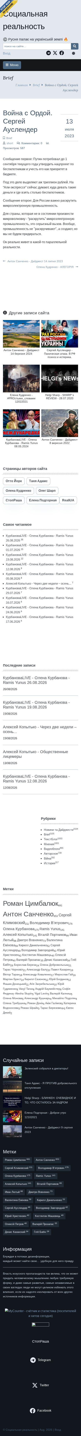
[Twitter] (56, 53)
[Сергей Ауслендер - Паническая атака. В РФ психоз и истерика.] (59, 333)
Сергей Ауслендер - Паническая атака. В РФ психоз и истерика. (59, 354)
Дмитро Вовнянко (30, 940)
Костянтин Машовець (37, 954)
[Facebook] (62, 53)
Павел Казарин (60, 969)
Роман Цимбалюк (30, 903)
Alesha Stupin (23, 993)
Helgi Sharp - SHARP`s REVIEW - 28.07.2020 (59, 396)
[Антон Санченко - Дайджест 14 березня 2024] (21, 333)
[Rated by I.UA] (40, 1325)
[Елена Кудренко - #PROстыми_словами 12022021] (21, 378)
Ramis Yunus (50, 929)
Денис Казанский (55, 959)
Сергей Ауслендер (17, 1207)
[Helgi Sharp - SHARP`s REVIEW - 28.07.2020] (59, 378)
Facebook (44, 1410)
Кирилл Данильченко (33, 945)
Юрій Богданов (58, 979)
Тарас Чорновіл (13, 969)
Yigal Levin (41, 993)
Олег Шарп (47, 490)
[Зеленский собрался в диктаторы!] (13, 1072)
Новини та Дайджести (61, 829)
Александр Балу (37, 969)
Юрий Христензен (17, 1215)
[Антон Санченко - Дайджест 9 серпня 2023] (13, 1131)
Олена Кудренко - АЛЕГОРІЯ (55, 266)
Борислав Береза (25, 964)
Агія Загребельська (41, 983)
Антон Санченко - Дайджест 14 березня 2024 (21, 352)
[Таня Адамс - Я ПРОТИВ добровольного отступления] (13, 1087)
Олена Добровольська (54, 964)
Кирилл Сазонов (35, 979)
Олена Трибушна (14, 1003)
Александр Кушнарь (37, 998)
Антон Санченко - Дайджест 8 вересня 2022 (59, 441)
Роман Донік (35, 1003)
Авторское (53, 853)
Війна (49, 858)
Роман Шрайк (29, 1007)
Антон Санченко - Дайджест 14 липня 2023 (35, 261)
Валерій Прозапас (28, 959)
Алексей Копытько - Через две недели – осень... (38, 583)
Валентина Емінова (18, 1200)
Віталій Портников (52, 935)
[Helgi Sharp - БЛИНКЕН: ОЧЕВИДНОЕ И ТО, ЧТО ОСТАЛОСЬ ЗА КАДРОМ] (13, 1102)
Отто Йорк (14, 481)
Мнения (51, 844)
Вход (6, 53)
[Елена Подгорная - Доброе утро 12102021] (13, 1116)
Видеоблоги (53, 848)
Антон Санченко (28, 914)
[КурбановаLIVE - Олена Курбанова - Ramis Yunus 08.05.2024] (21, 423)
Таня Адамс (38, 481)
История (51, 863)
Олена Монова (12, 998)
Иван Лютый (14, 1191)
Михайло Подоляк (64, 998)
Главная (22, 85)
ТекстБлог (53, 839)
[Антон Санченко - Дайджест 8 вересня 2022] (59, 423)
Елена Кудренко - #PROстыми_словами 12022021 (21, 398)
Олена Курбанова (19, 929)
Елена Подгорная (43, 500)
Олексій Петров (16, 1224)
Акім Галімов (53, 1003)
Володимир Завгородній (37, 950)
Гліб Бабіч (41, 1232)
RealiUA (68, 500)
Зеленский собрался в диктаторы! (46, 1068)
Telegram (44, 1360)
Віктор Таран (11, 974)
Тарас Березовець (52, 1007)
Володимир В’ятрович (49, 923)
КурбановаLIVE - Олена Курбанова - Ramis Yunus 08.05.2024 (21, 443)
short (10, 143)
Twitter (44, 1385)
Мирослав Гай (64, 974)
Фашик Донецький (14, 983)
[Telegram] (49, 53)
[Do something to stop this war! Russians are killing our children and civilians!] (9, 9)
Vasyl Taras (26, 988)
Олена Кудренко (18, 490)
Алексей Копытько (18, 935)
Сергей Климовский (18, 1167)
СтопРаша (14, 500)
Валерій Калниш (60, 993)
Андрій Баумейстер (47, 988)
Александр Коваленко (37, 974)
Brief (36, 85)
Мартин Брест (12, 979)
